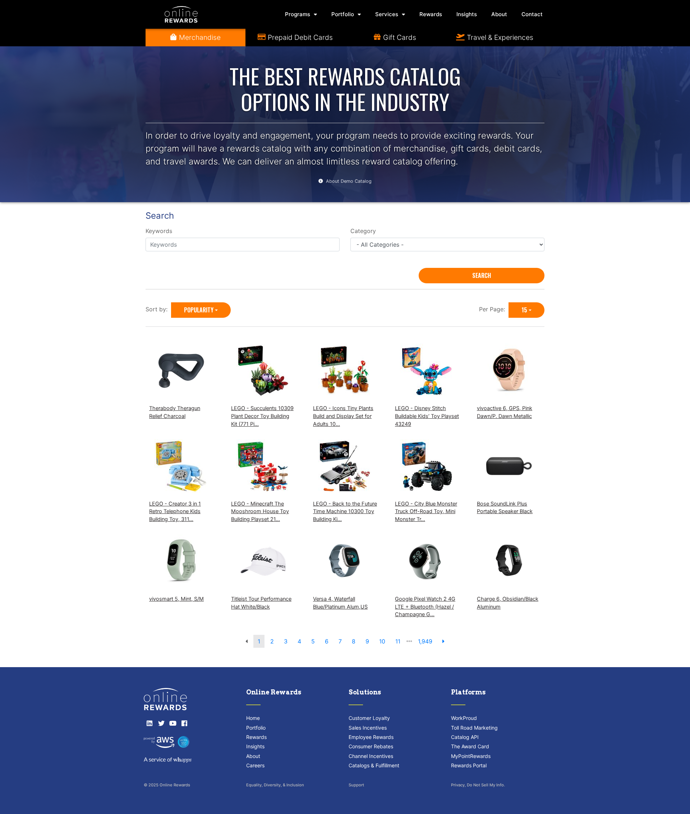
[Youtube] (173, 723)
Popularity (198, 310)
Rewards (430, 14)
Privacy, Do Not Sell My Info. (478, 784)
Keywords (159, 230)
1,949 (425, 641)
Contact (532, 14)
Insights (466, 14)
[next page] (443, 641)
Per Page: (494, 309)
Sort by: (158, 309)
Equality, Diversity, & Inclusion (275, 784)
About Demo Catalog (349, 181)
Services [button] (386, 14)
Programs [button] (297, 14)
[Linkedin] (149, 723)
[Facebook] (184, 723)
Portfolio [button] (342, 14)
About (499, 14)
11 (397, 641)
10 (382, 641)
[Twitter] (161, 723)
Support (356, 784)
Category (363, 230)
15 (524, 310)
